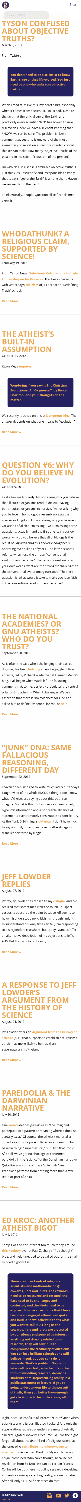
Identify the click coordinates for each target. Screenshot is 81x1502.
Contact (7, 1499)
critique (59, 901)
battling (34, 669)
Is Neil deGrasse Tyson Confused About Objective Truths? (36, 27)
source (13, 1125)
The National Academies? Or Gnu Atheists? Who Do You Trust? (31, 631)
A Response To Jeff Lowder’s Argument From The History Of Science (39, 1000)
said (64, 704)
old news (45, 821)
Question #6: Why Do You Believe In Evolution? (38, 472)
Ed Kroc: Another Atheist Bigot (38, 1224)
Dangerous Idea (58, 416)
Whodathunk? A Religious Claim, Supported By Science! (36, 244)
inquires (25, 366)
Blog (73, 4)
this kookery (11, 1251)
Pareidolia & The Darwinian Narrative (36, 1100)
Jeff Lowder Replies (26, 880)
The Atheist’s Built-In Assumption (28, 341)
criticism (31, 285)
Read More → (12, 301)
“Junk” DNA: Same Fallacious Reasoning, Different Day (37, 758)
